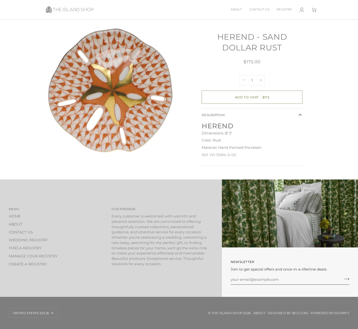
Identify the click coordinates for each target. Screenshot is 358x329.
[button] (284, 9)
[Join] (345, 279)
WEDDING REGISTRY (28, 240)
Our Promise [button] (124, 209)
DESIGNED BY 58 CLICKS (288, 313)
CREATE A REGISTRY (28, 264)
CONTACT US (21, 232)
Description (213, 115)
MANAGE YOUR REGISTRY (33, 256)
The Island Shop (226, 313)
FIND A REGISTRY (25, 248)
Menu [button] (14, 209)
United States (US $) (31, 313)
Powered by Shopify (330, 313)
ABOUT (15, 224)
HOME (15, 216)
